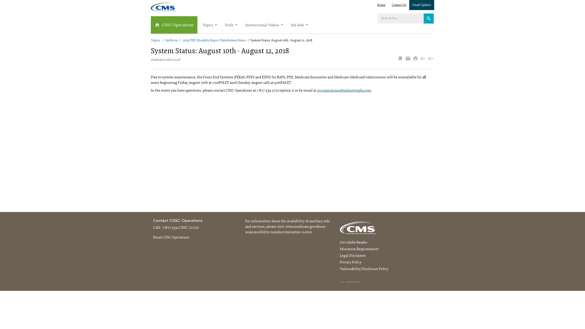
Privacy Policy (351, 262)
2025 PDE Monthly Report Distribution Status (214, 40)
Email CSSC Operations (171, 237)
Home (381, 5)
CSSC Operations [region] (178, 25)
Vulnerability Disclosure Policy (364, 269)
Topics (207, 25)
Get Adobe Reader (353, 242)
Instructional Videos (262, 25)
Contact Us (399, 5)
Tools (229, 25)
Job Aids (297, 25)
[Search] (429, 18)
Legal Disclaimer (353, 256)
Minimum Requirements (359, 249)
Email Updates (421, 5)
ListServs (171, 40)
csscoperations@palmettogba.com (344, 91)
